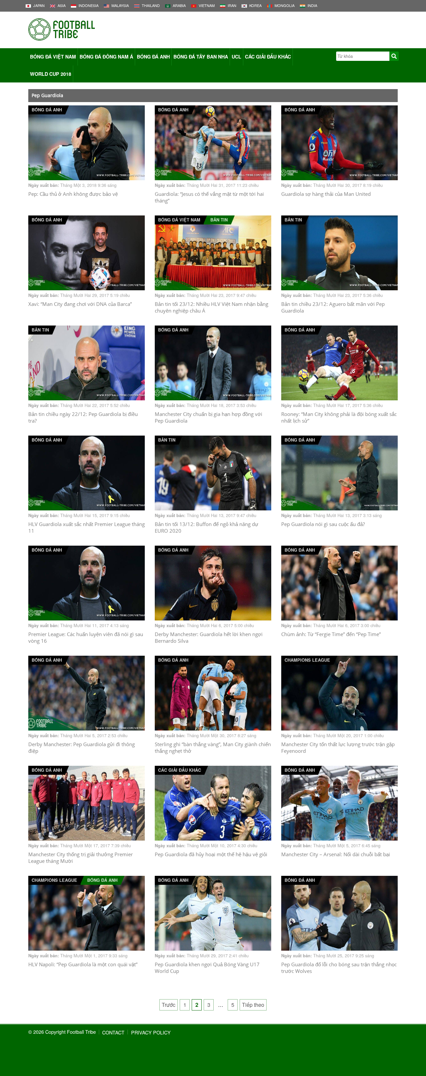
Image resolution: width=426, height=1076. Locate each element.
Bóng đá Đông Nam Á (106, 56)
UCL (236, 56)
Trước (168, 1005)
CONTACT (113, 1032)
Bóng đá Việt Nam (53, 56)
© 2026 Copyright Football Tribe (62, 1031)
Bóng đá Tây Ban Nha (200, 56)
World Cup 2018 (50, 73)
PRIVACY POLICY (151, 1032)
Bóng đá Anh (153, 56)
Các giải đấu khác (268, 56)
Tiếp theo (253, 1005)
